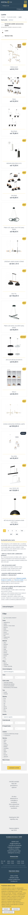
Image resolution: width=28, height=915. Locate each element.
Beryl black (14, 131)
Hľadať (25, 5)
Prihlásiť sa (20, 9)
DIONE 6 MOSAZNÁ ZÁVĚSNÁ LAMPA (14, 424)
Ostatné (5, 731)
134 (22, 530)
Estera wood (14, 67)
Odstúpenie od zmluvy (14, 852)
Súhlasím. (6, 909)
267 (11, 534)
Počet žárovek (6, 720)
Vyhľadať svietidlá (14, 768)
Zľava (4, 661)
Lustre (6, 30)
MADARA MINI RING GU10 (14, 163)
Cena (4, 674)
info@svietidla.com (15, 843)
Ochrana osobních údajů (14, 851)
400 (17, 534)
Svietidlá (3, 17)
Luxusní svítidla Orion (14, 879)
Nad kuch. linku (9, 35)
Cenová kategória (7, 669)
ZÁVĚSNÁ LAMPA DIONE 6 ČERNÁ (14, 261)
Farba (4, 620)
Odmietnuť (15, 909)
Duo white (14, 456)
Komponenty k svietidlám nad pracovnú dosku (11, 27)
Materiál (5, 640)
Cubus (14, 99)
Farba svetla (6, 680)
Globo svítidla (14, 876)
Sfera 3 (14, 392)
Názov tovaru (6, 760)
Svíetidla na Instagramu (14, 847)
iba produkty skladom (10, 617)
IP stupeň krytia (7, 726)
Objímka (5, 696)
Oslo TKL (14, 293)
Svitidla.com (14, 881)
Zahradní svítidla (14, 877)
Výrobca (5, 738)
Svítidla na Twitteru (14, 849)
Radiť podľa (4, 20)
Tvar (4, 690)
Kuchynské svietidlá (11, 17)
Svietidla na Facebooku (15, 845)
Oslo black (14, 195)
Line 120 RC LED (14, 488)
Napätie (5, 714)
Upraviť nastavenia (8, 912)
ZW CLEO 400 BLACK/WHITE (14, 360)
